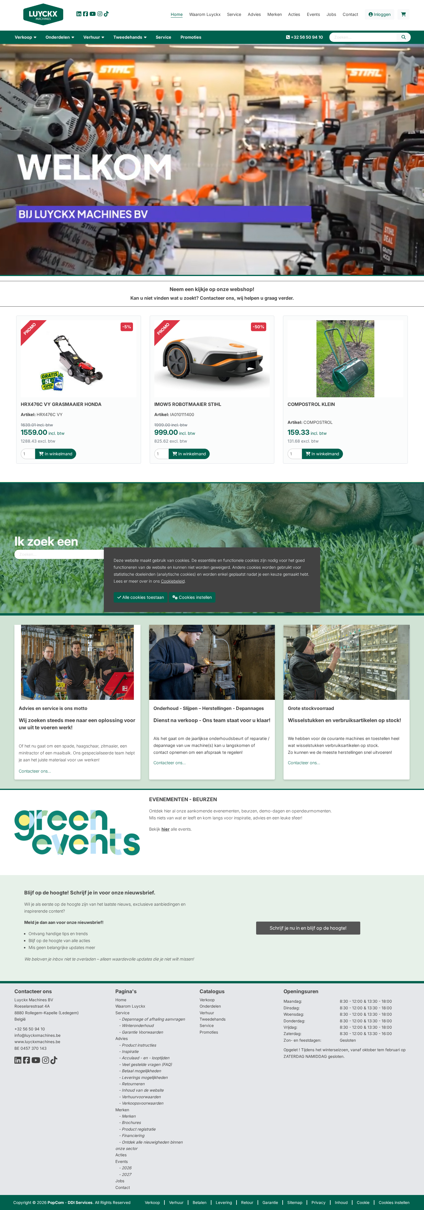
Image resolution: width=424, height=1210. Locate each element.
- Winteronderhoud (136, 1025)
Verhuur (207, 1012)
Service (207, 1025)
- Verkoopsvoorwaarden (141, 1103)
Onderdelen (210, 1006)
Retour (247, 1202)
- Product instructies (137, 1045)
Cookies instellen (394, 1202)
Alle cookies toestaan (142, 597)
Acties (121, 1155)
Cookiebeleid (173, 581)
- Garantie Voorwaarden (141, 1032)
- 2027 (125, 1174)
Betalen (200, 1202)
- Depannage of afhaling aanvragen (152, 1019)
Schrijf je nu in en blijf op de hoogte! (308, 928)
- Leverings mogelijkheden (143, 1077)
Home (120, 1000)
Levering (224, 1202)
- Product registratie (137, 1129)
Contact (122, 1187)
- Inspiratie (128, 1051)
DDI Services (80, 1202)
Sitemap (294, 1202)
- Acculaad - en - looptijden (144, 1058)
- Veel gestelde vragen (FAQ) (145, 1064)
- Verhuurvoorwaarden (140, 1097)
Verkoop (207, 1000)
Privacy (319, 1202)
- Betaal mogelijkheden (140, 1071)
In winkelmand (58, 453)
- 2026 (125, 1168)
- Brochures (130, 1122)
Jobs (119, 1181)
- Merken (127, 1116)
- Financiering (131, 1135)
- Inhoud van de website (141, 1090)
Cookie (363, 1202)
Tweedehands (213, 1019)
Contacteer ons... (35, 771)
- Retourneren (132, 1084)
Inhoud (341, 1202)
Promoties (209, 1032)
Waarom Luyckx (130, 1006)
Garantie (270, 1202)
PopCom (56, 1202)
